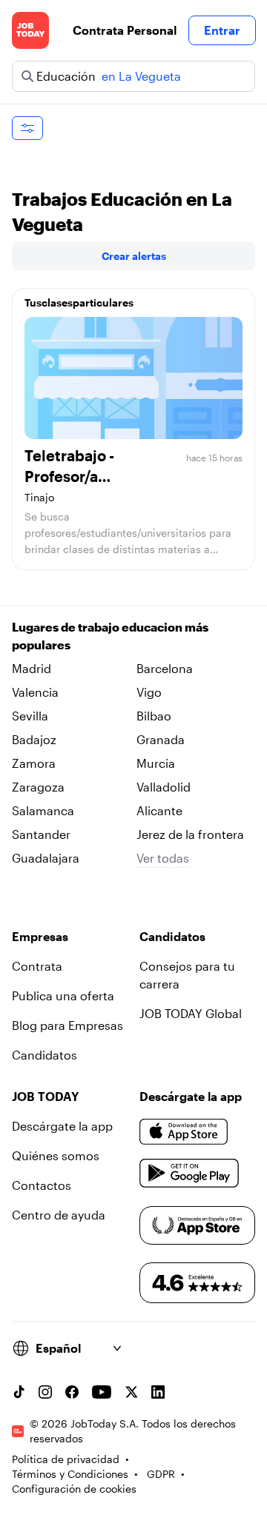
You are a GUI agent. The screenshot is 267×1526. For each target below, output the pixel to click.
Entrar (222, 30)
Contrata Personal (125, 30)
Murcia (155, 763)
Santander (41, 834)
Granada (160, 739)
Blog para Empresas (67, 1025)
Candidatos (44, 1055)
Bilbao (153, 716)
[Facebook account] (72, 1392)
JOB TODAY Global (190, 1013)
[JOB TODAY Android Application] (189, 1173)
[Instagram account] (45, 1392)
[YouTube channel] (101, 1392)
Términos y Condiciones (70, 1474)
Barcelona (164, 668)
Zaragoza (38, 787)
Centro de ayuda (58, 1215)
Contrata (37, 966)
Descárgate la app (62, 1126)
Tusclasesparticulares (79, 302)
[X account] (131, 1392)
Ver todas (162, 858)
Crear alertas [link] (134, 256)
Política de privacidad (65, 1459)
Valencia (35, 692)
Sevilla (30, 716)
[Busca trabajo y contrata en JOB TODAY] (30, 30)
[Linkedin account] (158, 1392)
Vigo (149, 692)
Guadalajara (45, 858)
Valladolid (163, 787)
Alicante (159, 810)
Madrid (31, 668)
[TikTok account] (18, 1392)
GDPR (161, 1474)
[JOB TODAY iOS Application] (183, 1132)
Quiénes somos (55, 1155)
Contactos (41, 1185)
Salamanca (43, 810)
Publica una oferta (63, 995)
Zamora (34, 763)
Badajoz (34, 739)
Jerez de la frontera (190, 834)
